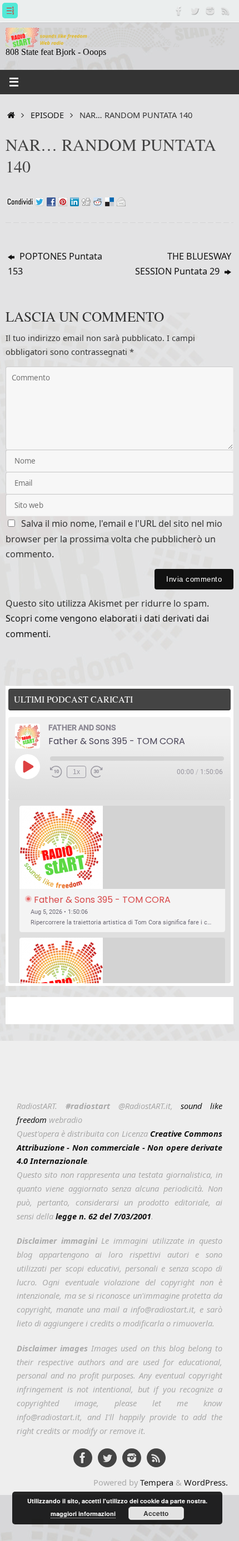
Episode (47, 114)
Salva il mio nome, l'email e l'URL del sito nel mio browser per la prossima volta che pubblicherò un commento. (114, 538)
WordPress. (206, 1482)
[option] (122, 869)
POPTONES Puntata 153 (55, 264)
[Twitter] (194, 10)
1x (76, 772)
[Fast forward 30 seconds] (97, 772)
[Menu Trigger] (10, 10)
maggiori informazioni (83, 1513)
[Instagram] (210, 10)
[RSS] (225, 10)
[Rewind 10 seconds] (56, 772)
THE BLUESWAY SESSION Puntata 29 (183, 264)
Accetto (155, 1513)
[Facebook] (179, 10)
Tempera (156, 1482)
